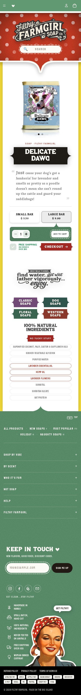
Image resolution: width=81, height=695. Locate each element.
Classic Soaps (25, 302)
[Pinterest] (28, 588)
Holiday (27, 434)
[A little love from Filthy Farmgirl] (12, 6)
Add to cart (60, 234)
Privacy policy (29, 671)
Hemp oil (40, 372)
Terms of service (48, 671)
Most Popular (65, 429)
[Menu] (4, 5)
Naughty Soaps (52, 434)
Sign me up (62, 568)
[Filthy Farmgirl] (40, 30)
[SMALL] (25, 217)
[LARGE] (56, 217)
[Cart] (75, 6)
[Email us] (37, 588)
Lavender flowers (40, 378)
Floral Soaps (25, 314)
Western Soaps (55, 314)
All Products (14, 429)
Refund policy (11, 671)
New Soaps (38, 429)
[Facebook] (19, 588)
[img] (13, 247)
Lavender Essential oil (40, 365)
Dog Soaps (55, 302)
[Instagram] (10, 588)
